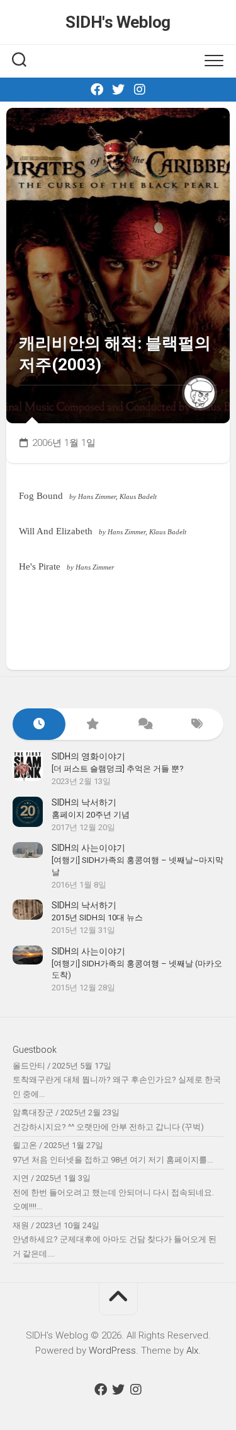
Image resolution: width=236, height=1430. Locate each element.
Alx (192, 1350)
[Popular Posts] (91, 724)
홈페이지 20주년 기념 (91, 814)
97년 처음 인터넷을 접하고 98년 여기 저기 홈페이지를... (113, 1159)
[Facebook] (97, 89)
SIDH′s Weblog (118, 22)
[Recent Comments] (144, 724)
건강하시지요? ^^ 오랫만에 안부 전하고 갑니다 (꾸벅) (108, 1127)
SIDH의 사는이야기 (88, 848)
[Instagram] (139, 89)
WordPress (112, 1350)
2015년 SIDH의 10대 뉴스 (97, 917)
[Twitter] (118, 89)
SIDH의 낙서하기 (84, 802)
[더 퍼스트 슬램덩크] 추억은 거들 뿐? (118, 768)
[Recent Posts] (39, 724)
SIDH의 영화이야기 (88, 756)
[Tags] (197, 724)
